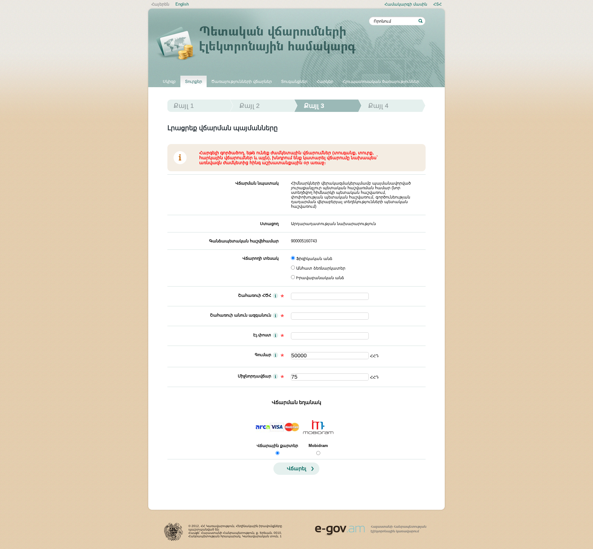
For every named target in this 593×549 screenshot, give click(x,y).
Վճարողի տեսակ (260, 258)
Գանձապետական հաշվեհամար (244, 241)
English (182, 4)
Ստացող (269, 223)
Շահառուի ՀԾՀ (254, 295)
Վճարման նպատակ (257, 183)
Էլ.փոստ (262, 335)
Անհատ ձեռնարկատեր (320, 268)
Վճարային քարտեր (277, 445)
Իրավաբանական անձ (320, 277)
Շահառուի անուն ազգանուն (240, 315)
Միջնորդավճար (254, 376)
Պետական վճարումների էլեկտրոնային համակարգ (263, 43)
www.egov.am (370, 528)
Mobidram (318, 445)
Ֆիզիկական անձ (314, 258)
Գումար (263, 354)
